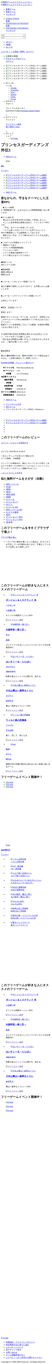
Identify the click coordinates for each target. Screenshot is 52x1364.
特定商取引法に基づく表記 (17, 1345)
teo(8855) (5, 850)
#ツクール (10, 499)
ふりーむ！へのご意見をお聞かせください (24, 1357)
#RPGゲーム (11, 157)
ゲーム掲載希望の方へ (15, 1355)
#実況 (8, 492)
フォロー (5, 171)
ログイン (30, 52)
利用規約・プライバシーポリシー (20, 1342)
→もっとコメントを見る (11, 473)
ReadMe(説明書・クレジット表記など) (17, 363)
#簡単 (8, 489)
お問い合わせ (11, 1352)
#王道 (8, 487)
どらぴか (10, 725)
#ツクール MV (12, 507)
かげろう (10, 696)
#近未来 (9, 522)
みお (8, 635)
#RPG (8, 515)
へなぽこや (10, 605)
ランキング (10, 14)
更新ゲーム (10, 12)
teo (2, 166)
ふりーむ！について (14, 1347)
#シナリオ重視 (12, 512)
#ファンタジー (12, 502)
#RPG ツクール (12, 484)
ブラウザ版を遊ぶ (8, 537)
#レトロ (9, 47)
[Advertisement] (19, 565)
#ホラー (9, 42)
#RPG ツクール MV (14, 510)
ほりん (9, 754)
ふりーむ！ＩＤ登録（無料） (13, 52)
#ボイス (9, 505)
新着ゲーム (10, 9)
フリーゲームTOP (13, 404)
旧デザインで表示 (13, 1350)
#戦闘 (8, 497)
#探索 (8, 45)
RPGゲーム (10, 407)
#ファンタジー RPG (14, 517)
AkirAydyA (10, 667)
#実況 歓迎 (10, 494)
